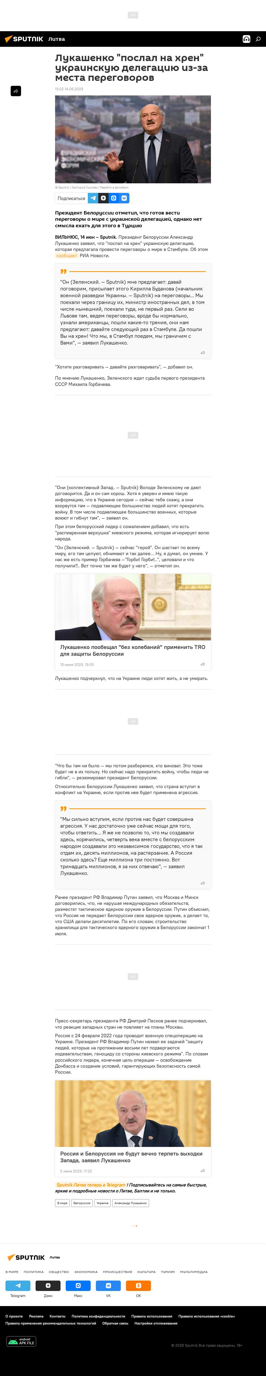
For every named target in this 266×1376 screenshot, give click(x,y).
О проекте (14, 1316)
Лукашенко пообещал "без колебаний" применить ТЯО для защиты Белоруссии (132, 650)
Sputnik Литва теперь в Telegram (90, 1185)
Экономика (86, 1271)
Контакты (57, 1316)
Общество (59, 1271)
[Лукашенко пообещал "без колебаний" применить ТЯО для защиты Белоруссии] (133, 607)
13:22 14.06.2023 (69, 89)
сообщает (66, 255)
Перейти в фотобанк (114, 187)
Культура (146, 1271)
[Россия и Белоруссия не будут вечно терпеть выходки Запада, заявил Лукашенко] (133, 1113)
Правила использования (151, 1316)
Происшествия (117, 1271)
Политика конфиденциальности (98, 1316)
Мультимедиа (194, 1271)
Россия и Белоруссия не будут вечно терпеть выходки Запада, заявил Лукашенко (131, 1157)
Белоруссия (82, 1203)
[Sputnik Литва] (25, 43)
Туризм (168, 1271)
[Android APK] (21, 1342)
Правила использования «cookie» (206, 1316)
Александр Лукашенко (131, 1203)
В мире (62, 1203)
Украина (102, 1203)
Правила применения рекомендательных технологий (50, 1323)
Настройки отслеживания (156, 1323)
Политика (34, 1271)
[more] (203, 352)
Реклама (36, 1316)
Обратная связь (115, 1323)
